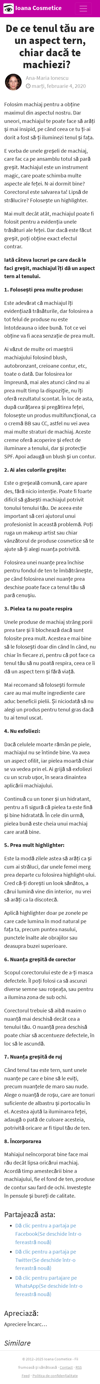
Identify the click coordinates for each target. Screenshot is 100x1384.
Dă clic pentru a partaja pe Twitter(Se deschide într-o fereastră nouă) (45, 1259)
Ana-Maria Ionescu (47, 78)
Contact (66, 1367)
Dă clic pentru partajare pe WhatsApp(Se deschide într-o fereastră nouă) (48, 1286)
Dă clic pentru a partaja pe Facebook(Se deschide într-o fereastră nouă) (48, 1233)
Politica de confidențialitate (55, 1375)
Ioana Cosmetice (38, 8)
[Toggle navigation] (83, 9)
